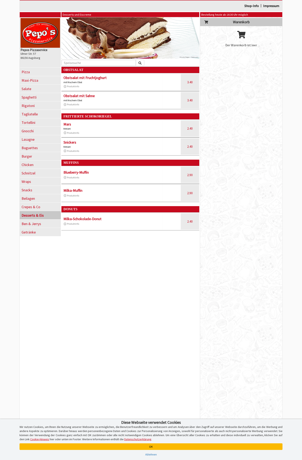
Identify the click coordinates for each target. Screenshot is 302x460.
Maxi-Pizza (30, 80)
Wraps (26, 181)
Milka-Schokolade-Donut (82, 218)
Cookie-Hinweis (39, 439)
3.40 (190, 82)
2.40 (190, 128)
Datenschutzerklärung (137, 439)
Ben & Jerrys (31, 223)
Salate (26, 88)
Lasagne (28, 139)
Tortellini (28, 122)
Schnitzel (28, 173)
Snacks (27, 190)
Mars (67, 124)
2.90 (190, 175)
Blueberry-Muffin (76, 172)
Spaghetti (29, 97)
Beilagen (28, 198)
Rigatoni (28, 105)
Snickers (69, 142)
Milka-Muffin (72, 190)
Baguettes (30, 147)
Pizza (26, 72)
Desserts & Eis (33, 215)
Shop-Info (251, 6)
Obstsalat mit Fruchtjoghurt (85, 77)
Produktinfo (73, 86)
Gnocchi (28, 131)
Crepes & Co (31, 206)
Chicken (27, 164)
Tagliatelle (30, 114)
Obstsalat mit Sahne (79, 95)
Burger (27, 156)
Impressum (271, 6)
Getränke (29, 232)
